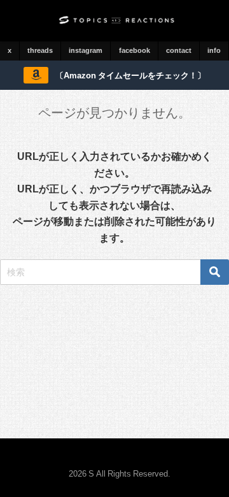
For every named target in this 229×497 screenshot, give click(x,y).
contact (178, 50)
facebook (134, 50)
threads (40, 50)
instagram (85, 50)
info (214, 50)
